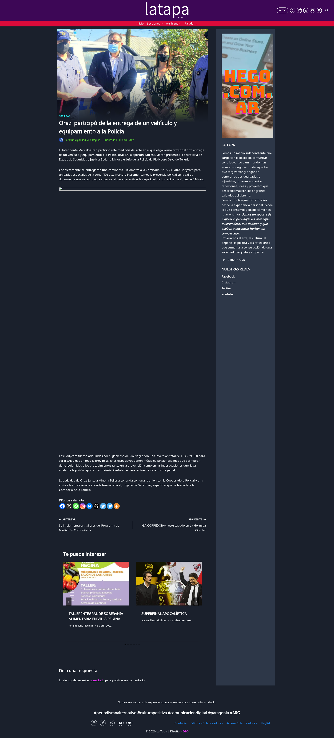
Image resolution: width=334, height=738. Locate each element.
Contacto (180, 723)
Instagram (229, 282)
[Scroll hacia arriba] (8, 732)
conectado (97, 680)
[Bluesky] (89, 506)
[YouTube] (312, 10)
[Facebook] (292, 10)
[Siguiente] (196, 601)
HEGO (184, 731)
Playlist (265, 723)
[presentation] (96, 583)
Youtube (227, 294)
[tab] (125, 644)
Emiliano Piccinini (83, 625)
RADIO (282, 10)
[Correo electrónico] (319, 10)
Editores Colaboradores (207, 723)
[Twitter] (299, 10)
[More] (117, 506)
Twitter (226, 288)
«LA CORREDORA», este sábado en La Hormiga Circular (173, 525)
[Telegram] (110, 506)
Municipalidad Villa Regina (84, 140)
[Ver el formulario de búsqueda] (327, 10)
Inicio (140, 23)
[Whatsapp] (76, 506)
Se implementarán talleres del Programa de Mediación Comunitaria (89, 525)
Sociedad (64, 116)
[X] (69, 506)
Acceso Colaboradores (241, 723)
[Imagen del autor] (61, 140)
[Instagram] (305, 10)
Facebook (228, 276)
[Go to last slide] (68, 601)
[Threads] (96, 506)
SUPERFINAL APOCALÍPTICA (164, 613)
